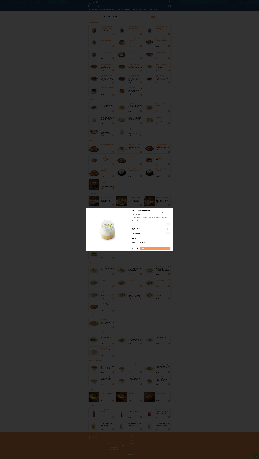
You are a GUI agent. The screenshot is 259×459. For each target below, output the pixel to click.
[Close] (171, 209)
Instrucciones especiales (138, 242)
